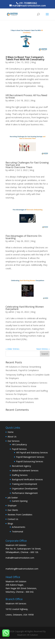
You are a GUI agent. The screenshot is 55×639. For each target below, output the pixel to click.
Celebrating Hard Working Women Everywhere (25, 308)
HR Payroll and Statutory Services (32, 452)
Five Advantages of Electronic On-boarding (24, 237)
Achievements (18, 527)
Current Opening (19, 501)
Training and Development (24, 484)
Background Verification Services (27, 479)
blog (34, 62)
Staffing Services (20, 475)
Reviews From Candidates (20, 514)
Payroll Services (19, 449)
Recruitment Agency (21, 466)
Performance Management (25, 493)
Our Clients (13, 510)
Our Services (14, 441)
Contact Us (13, 519)
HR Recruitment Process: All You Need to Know (26, 96)
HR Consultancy (19, 444)
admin (11, 62)
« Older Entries (12, 349)
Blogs (10, 523)
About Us (12, 436)
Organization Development (25, 488)
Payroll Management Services (30, 457)
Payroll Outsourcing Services (29, 461)
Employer (12, 505)
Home (10, 432)
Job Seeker (13, 497)
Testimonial (17, 531)
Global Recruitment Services (25, 470)
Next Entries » (43, 349)
